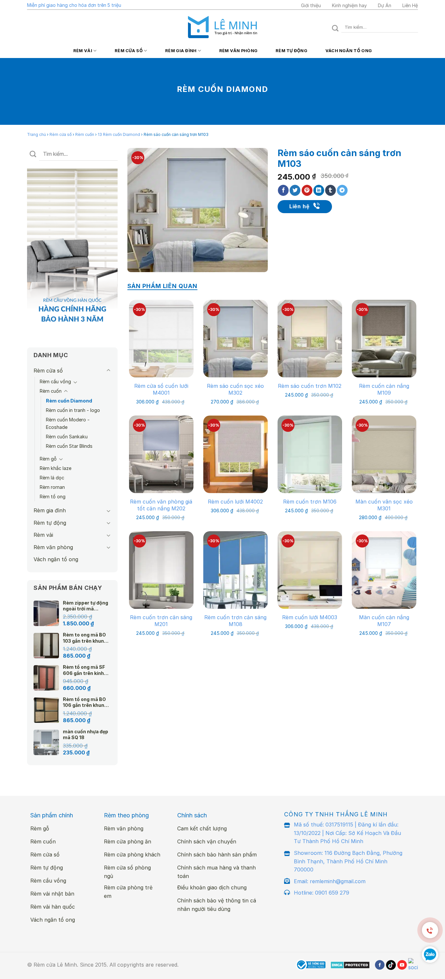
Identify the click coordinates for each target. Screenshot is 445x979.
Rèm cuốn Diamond (69, 400)
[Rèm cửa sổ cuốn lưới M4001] (161, 338)
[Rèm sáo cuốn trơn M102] (310, 338)
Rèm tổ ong (52, 496)
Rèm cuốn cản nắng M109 (384, 389)
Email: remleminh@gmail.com (330, 881)
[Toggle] (108, 370)
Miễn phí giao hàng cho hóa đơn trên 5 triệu (74, 5)
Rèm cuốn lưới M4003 (309, 617)
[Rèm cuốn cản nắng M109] (384, 338)
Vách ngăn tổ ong (348, 50)
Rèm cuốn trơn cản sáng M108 (235, 620)
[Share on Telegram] (342, 190)
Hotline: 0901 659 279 (321, 892)
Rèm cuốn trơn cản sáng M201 (161, 620)
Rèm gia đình (180, 50)
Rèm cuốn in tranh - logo (73, 410)
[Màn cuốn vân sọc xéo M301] (384, 454)
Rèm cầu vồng (55, 381)
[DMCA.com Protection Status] (350, 965)
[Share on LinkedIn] (318, 190)
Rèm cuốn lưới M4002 (235, 501)
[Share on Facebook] (283, 190)
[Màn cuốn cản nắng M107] (384, 569)
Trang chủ (36, 134)
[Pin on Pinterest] (307, 190)
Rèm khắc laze (55, 468)
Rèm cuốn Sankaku (67, 436)
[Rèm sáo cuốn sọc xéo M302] (235, 338)
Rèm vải (82, 50)
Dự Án (384, 5)
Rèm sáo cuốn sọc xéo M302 (235, 389)
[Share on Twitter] (295, 190)
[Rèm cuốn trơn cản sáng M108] (235, 569)
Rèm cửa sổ (129, 50)
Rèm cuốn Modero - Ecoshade (68, 423)
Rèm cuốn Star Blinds (69, 446)
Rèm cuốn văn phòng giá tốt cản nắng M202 (161, 505)
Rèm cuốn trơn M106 (310, 501)
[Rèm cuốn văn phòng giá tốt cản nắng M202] (161, 454)
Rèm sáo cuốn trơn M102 (309, 386)
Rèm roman (52, 487)
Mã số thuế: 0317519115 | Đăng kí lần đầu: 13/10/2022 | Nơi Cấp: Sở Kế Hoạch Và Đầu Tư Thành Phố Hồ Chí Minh (347, 832)
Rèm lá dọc (52, 477)
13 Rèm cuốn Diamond (119, 134)
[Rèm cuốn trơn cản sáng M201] (161, 569)
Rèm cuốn (84, 134)
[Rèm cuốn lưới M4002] (235, 454)
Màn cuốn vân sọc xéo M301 (384, 505)
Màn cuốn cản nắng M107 (384, 620)
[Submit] (335, 27)
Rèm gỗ (48, 458)
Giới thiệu (311, 5)
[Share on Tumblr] (330, 190)
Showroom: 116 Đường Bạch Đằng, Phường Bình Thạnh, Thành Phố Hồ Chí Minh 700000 (348, 861)
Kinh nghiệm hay (349, 5)
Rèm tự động (291, 50)
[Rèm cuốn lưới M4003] (310, 569)
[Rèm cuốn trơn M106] (310, 454)
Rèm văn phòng (238, 50)
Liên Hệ (410, 5)
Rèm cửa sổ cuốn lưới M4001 (161, 389)
